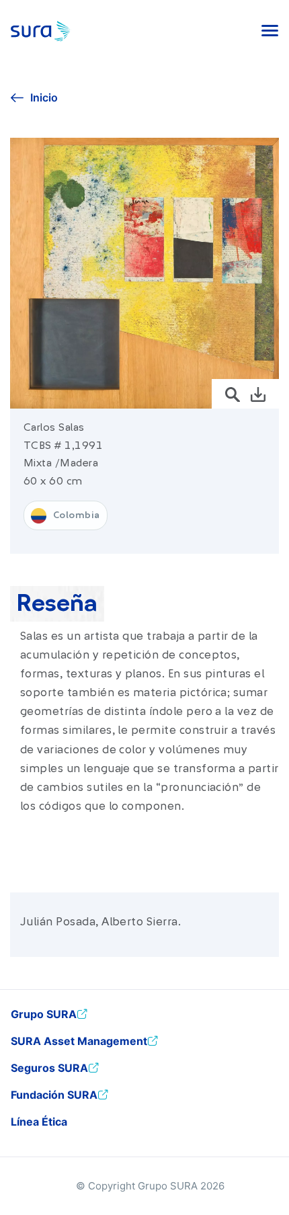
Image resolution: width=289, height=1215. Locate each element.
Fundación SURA (54, 1094)
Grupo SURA (44, 1014)
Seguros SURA (49, 1068)
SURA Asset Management (79, 1041)
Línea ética (39, 1121)
